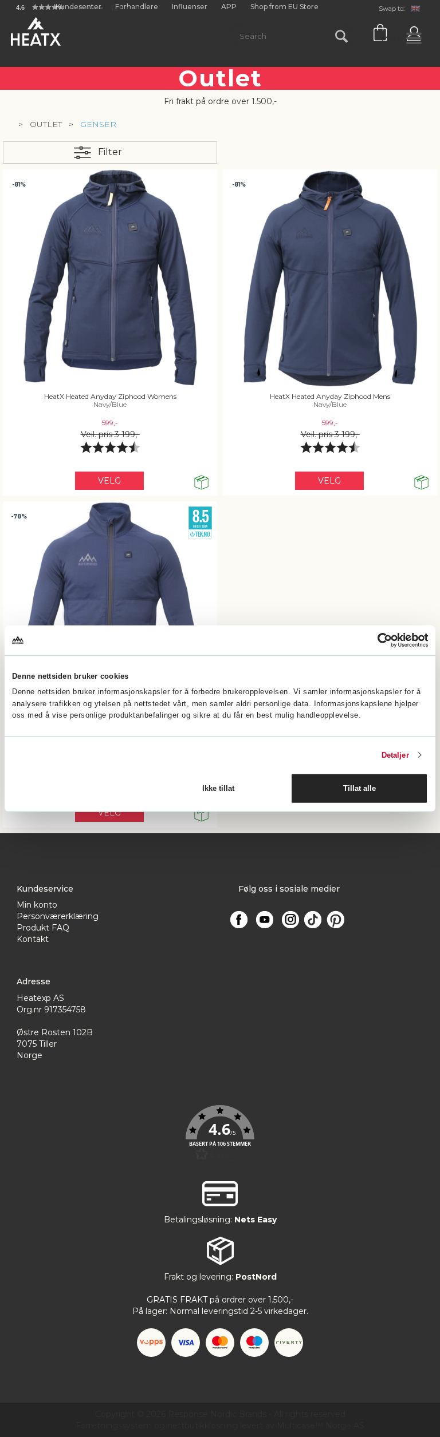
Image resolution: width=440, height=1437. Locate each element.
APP (229, 6)
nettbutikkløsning (202, 1425)
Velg (109, 481)
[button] (79, 7)
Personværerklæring (58, 916)
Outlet (46, 124)
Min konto (37, 905)
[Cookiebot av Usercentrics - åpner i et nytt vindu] (378, 639)
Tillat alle (359, 788)
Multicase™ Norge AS (320, 1425)
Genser (98, 124)
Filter (110, 152)
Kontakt (33, 939)
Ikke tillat (218, 788)
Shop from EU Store (284, 7)
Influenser (189, 6)
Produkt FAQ (43, 928)
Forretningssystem (114, 1425)
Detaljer (395, 754)
